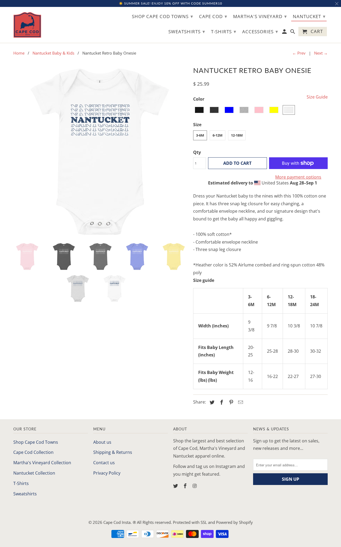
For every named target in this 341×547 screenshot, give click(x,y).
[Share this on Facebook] (221, 402)
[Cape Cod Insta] (27, 25)
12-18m (237, 135)
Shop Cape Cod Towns (35, 442)
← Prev (299, 53)
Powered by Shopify (234, 522)
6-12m (217, 135)
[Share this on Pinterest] (230, 402)
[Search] (293, 32)
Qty (197, 152)
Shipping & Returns (112, 452)
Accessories (260, 31)
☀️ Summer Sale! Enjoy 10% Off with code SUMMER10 (170, 3)
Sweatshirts (25, 494)
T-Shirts (21, 483)
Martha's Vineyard (260, 16)
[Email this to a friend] (240, 402)
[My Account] (285, 32)
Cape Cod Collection (33, 452)
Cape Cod (213, 16)
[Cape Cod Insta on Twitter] (176, 486)
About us (102, 442)
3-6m (200, 135)
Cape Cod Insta (117, 522)
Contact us (104, 463)
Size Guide (317, 97)
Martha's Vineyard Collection (42, 463)
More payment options (298, 177)
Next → (321, 53)
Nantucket (309, 16)
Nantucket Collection (34, 473)
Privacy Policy (106, 473)
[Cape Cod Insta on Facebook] (186, 486)
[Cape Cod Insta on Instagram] (195, 486)
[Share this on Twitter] (211, 402)
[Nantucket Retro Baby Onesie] (100, 151)
